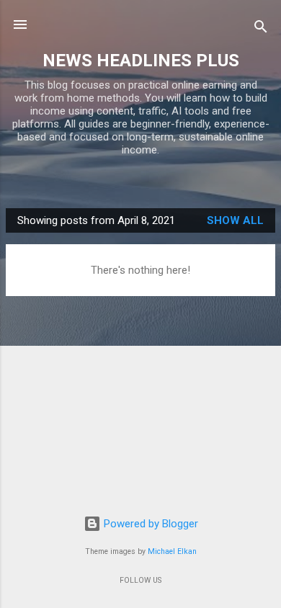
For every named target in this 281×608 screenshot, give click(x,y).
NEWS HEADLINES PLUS (141, 60)
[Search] (260, 29)
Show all (235, 220)
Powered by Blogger (149, 523)
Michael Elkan (172, 551)
